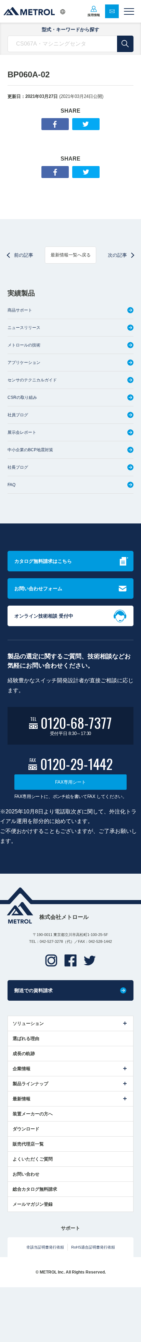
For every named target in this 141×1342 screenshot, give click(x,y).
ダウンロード (26, 1128)
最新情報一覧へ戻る (71, 254)
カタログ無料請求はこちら (43, 561)
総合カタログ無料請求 (35, 1189)
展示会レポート (22, 432)
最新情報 (21, 1098)
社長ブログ (18, 467)
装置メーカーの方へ (33, 1113)
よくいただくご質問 (33, 1159)
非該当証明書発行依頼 (45, 1247)
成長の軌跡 (24, 1053)
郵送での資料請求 (33, 990)
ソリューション (28, 1023)
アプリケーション (24, 362)
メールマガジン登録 (33, 1204)
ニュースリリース (24, 327)
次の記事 (117, 255)
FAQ (11, 484)
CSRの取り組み (22, 397)
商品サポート (20, 310)
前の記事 (23, 255)
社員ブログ (18, 415)
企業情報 (21, 1068)
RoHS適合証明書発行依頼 (93, 1247)
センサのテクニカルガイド (32, 380)
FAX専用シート (70, 782)
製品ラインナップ (30, 1083)
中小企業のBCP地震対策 (30, 449)
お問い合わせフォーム (38, 588)
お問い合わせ (26, 1174)
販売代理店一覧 (28, 1144)
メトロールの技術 (24, 345)
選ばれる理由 (26, 1038)
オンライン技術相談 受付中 (43, 616)
